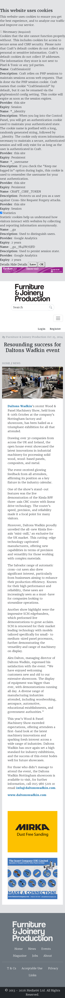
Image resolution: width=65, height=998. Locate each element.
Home (6, 363)
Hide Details (18, 264)
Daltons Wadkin (20, 406)
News (16, 363)
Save (32, 264)
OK (42, 264)
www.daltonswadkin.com (27, 795)
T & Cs (11, 968)
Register (55, 328)
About (48, 955)
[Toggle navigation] (58, 318)
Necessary (17, 32)
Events (46, 948)
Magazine (20, 955)
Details (5, 264)
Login (41, 328)
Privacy (53, 968)
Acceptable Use (32, 968)
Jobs (35, 955)
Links (32, 975)
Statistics (9, 213)
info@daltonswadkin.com (35, 788)
